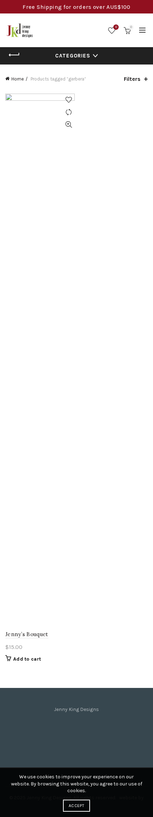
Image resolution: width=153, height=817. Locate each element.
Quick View (68, 124)
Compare (68, 112)
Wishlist (116, 27)
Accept (76, 805)
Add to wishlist (68, 100)
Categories (72, 55)
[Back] (14, 55)
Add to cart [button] (27, 659)
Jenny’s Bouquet (26, 634)
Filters (132, 79)
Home (17, 79)
